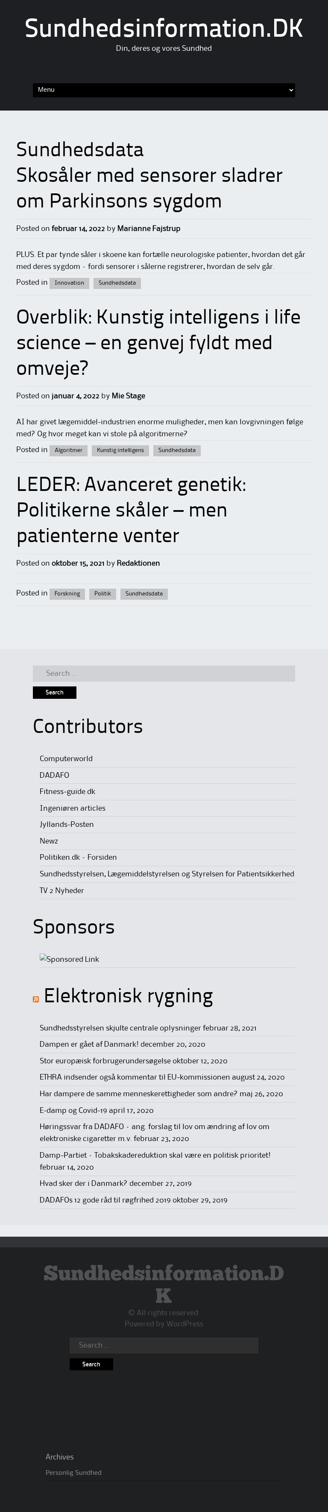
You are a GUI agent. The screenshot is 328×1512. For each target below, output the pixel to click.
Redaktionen (138, 563)
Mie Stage (128, 396)
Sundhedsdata (117, 283)
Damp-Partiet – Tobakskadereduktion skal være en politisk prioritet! (155, 1155)
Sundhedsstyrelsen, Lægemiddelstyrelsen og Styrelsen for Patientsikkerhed (167, 874)
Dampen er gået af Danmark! (89, 1044)
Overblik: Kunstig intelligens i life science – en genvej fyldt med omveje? (158, 344)
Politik (102, 593)
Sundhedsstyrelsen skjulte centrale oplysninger (120, 1028)
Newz (49, 841)
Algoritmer (68, 450)
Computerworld (66, 759)
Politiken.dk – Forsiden (78, 857)
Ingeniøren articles (72, 808)
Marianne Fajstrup (149, 228)
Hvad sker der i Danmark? (84, 1183)
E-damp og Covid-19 (73, 1110)
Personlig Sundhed (74, 1473)
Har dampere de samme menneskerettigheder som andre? (139, 1094)
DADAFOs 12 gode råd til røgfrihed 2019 (105, 1200)
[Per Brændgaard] (69, 959)
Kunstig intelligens (120, 450)
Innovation (69, 283)
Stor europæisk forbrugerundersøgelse (105, 1061)
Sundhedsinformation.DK (164, 30)
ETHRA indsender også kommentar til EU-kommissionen (135, 1077)
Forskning (67, 593)
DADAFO (54, 775)
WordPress (185, 1324)
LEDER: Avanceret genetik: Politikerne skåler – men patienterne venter (131, 511)
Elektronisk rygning (128, 997)
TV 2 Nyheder (62, 890)
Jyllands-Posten (67, 824)
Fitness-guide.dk (67, 791)
